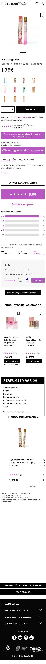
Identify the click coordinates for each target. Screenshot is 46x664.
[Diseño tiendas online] (36, 648)
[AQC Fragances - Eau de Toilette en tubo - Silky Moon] (15, 89)
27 (24, 117)
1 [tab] (23, 52)
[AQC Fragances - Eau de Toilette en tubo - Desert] (24, 99)
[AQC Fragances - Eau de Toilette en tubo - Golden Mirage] (5, 99)
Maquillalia (11, 604)
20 (28, 117)
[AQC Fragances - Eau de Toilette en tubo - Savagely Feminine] (24, 80)
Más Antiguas (22, 252)
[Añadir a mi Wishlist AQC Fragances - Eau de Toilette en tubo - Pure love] (42, 15)
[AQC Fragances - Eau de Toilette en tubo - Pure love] (5, 89)
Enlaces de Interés (15, 623)
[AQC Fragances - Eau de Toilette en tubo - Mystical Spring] (24, 89)
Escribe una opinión (23, 204)
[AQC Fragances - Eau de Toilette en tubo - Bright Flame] (33, 89)
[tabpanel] (23, 30)
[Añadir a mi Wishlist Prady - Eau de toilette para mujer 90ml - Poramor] (12, 313)
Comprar (12, 361)
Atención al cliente (16, 610)
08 (20, 117)
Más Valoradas (6, 252)
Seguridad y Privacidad (17, 617)
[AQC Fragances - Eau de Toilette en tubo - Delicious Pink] (33, 80)
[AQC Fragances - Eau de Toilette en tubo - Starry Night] (15, 99)
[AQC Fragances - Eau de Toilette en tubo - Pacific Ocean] (5, 80)
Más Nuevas (36, 252)
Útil (28, 282)
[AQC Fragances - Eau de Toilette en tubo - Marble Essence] (15, 80)
